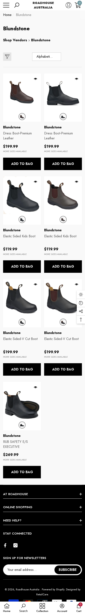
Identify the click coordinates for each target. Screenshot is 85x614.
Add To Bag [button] (22, 163)
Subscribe (68, 569)
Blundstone (23, 14)
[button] (17, 5)
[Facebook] (5, 545)
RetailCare (42, 594)
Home (7, 14)
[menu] (6, 5)
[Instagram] (15, 545)
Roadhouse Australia (28, 589)
